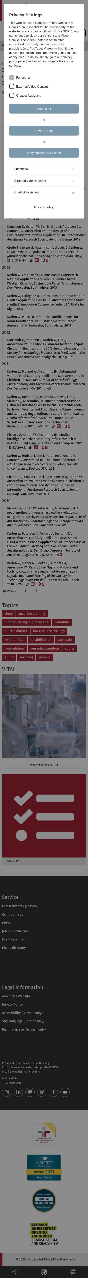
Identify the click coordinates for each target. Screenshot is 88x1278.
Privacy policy (44, 207)
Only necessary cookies (44, 153)
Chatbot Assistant (28, 95)
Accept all (44, 108)
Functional (23, 77)
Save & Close (44, 130)
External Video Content (32, 86)
